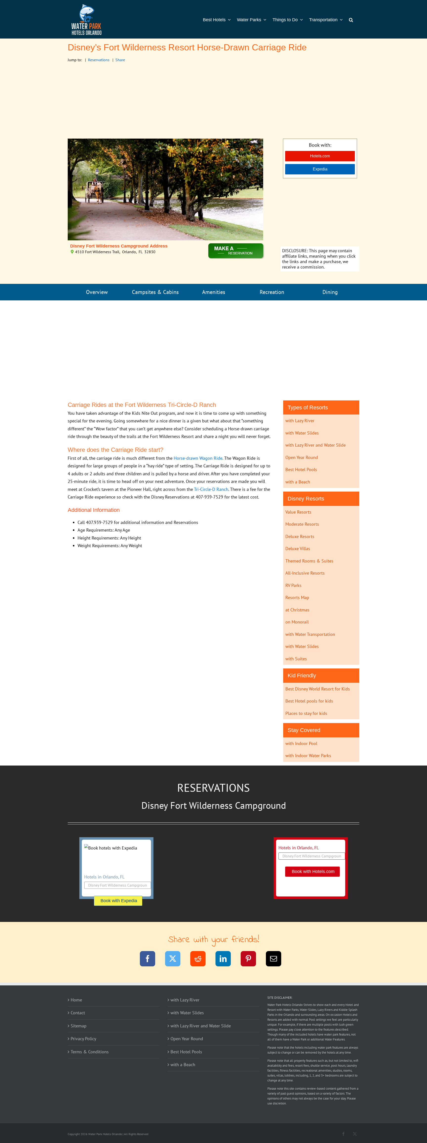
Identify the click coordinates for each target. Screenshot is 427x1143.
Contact (78, 1013)
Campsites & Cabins (155, 292)
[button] (351, 19)
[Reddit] (201, 959)
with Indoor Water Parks (308, 755)
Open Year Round (301, 457)
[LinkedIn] (226, 959)
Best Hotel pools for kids (309, 701)
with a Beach (297, 482)
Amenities (213, 292)
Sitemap (78, 1026)
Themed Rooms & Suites (309, 561)
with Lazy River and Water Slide (315, 445)
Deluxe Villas (297, 548)
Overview (97, 292)
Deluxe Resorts (299, 536)
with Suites (296, 659)
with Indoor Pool (301, 743)
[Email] (277, 959)
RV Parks (293, 585)
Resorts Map (297, 597)
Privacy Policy (83, 1038)
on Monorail (297, 622)
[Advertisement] (213, 101)
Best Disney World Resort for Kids (317, 689)
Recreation (272, 292)
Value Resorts (298, 512)
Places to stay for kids (306, 713)
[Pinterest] (251, 959)
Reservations (98, 59)
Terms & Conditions (90, 1052)
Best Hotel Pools (301, 469)
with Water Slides (302, 433)
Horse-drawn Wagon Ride (198, 458)
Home (76, 1000)
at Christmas (297, 610)
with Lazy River (299, 420)
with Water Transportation (310, 634)
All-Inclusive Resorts (305, 573)
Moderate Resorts (302, 524)
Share (120, 59)
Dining (330, 292)
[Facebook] (151, 959)
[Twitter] (176, 959)
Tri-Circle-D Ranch (211, 489)
